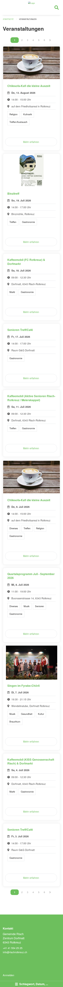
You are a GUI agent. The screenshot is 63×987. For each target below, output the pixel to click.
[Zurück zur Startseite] (31, 7)
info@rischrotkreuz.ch (15, 952)
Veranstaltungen (27, 19)
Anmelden (8, 975)
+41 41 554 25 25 (12, 948)
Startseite (8, 19)
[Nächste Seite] (50, 40)
